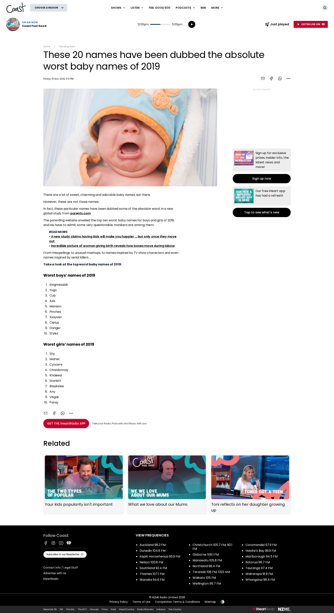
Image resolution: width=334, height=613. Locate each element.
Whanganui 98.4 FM (260, 579)
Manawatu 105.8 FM (207, 560)
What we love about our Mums (167, 484)
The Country (174, 609)
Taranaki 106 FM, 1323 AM (211, 572)
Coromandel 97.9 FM (261, 545)
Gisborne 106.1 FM (206, 554)
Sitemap (210, 602)
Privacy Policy (119, 602)
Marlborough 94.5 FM (261, 556)
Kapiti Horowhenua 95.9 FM (160, 556)
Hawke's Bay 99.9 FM (260, 550)
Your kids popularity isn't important (83, 484)
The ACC (82, 609)
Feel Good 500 (159, 8)
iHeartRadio (51, 579)
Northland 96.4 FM (206, 566)
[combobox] (288, 78)
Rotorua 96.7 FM (257, 562)
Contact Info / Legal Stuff (60, 568)
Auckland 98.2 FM (153, 545)
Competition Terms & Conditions (177, 602)
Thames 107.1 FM (152, 574)
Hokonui (161, 609)
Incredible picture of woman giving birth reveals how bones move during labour (113, 246)
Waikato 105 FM (204, 577)
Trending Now (66, 46)
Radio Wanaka (145, 609)
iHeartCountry (126, 609)
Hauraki (94, 609)
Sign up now (262, 165)
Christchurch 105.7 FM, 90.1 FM (212, 547)
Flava (105, 609)
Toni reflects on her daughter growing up (250, 484)
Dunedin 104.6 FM (152, 550)
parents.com (80, 213)
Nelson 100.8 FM (151, 562)
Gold (113, 609)
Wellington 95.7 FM (207, 583)
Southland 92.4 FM (153, 568)
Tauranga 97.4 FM (259, 568)
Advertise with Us (54, 573)
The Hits (70, 609)
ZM (61, 609)
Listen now (26, 24)
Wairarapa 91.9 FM (259, 574)
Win (203, 8)
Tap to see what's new (262, 201)
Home (46, 46)
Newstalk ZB (49, 609)
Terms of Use (141, 602)
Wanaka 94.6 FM (152, 579)
